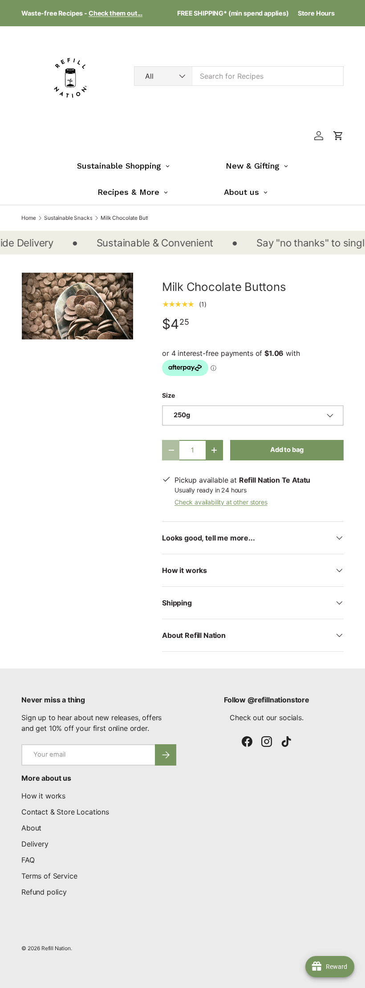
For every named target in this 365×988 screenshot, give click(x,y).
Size (168, 395)
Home (28, 218)
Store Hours (316, 13)
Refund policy (44, 891)
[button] (338, 135)
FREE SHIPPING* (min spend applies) (233, 13)
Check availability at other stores (221, 502)
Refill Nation (56, 948)
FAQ (28, 859)
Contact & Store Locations (65, 811)
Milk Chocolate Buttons (129, 218)
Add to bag (287, 450)
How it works (43, 795)
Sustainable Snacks (68, 218)
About (31, 827)
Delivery (35, 843)
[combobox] (238, 76)
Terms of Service (49, 875)
